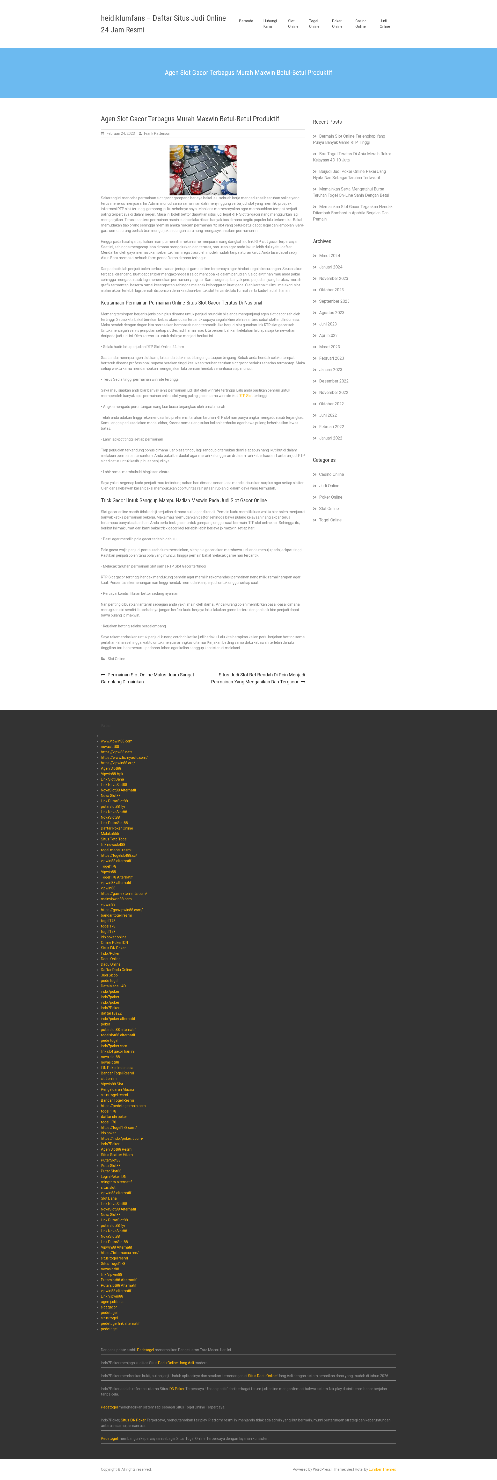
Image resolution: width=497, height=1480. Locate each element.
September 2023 (334, 301)
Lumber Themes (382, 1469)
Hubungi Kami (270, 24)
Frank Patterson (157, 133)
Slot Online (293, 24)
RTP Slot (246, 396)
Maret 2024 (329, 255)
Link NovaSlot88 (114, 785)
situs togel (109, 1318)
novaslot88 (110, 747)
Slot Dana (109, 1198)
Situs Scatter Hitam (117, 1155)
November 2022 (333, 392)
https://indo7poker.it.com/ (122, 1138)
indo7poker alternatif (118, 1019)
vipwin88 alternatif (116, 861)
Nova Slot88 (111, 796)
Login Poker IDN (113, 1176)
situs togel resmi (114, 1095)
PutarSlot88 (111, 1160)
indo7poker (110, 991)
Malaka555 (110, 834)
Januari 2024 (330, 267)
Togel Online (314, 24)
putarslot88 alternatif (118, 1030)
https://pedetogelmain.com (123, 1106)
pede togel (109, 981)
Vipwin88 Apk (112, 774)
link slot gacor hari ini (118, 1051)
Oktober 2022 (331, 403)
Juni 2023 (328, 324)
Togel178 (108, 866)
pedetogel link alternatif (120, 1323)
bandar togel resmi (116, 915)
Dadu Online (111, 959)
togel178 (108, 921)
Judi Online (385, 24)
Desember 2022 (334, 381)
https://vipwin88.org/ (118, 763)
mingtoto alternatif (116, 1182)
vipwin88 (108, 888)
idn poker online (114, 937)
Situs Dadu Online (262, 1376)
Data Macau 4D (113, 986)
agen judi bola (112, 1302)
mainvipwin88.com (116, 899)
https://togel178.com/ (119, 1127)
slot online (109, 1079)
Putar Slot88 (111, 1171)
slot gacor (109, 1307)
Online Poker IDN (114, 942)
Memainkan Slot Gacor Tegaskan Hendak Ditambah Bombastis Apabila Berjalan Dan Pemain (353, 213)
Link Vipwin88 (112, 1296)
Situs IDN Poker (113, 948)
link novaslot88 (113, 844)
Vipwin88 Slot (112, 1084)
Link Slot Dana (112, 779)
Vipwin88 (108, 872)
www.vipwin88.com (117, 741)
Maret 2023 (329, 346)
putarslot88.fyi (113, 806)
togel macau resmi (116, 850)
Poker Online (337, 24)
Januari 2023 (330, 369)
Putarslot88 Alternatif (119, 1280)
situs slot (108, 1187)
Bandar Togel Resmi (117, 1073)
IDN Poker (177, 1389)
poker (105, 1024)
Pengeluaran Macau (117, 1089)
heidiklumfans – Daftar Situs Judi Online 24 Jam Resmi (163, 23)
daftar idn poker (114, 1117)
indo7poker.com (114, 1046)
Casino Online (361, 24)
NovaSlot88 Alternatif (118, 790)
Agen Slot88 (111, 768)
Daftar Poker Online (117, 828)
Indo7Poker (110, 953)
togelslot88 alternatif (118, 1035)
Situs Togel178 (113, 1264)
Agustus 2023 (332, 312)
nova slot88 (110, 1057)
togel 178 (108, 1111)
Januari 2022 (330, 438)
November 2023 (333, 278)
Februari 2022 (331, 426)
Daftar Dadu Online (116, 970)
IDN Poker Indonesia (117, 1068)
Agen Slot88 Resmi (116, 1149)
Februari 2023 (331, 358)
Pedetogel (145, 1350)
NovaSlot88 (110, 817)
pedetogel (109, 1313)
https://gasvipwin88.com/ (122, 910)
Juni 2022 (328, 415)
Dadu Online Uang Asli (176, 1363)
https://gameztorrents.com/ (124, 893)
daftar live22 (111, 1013)
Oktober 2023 (331, 289)
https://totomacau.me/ (120, 1253)
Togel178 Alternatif (117, 877)
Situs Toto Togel (114, 839)
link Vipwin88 (111, 1274)
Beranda (246, 21)
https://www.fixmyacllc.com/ (124, 757)
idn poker (108, 1133)
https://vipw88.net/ (116, 752)
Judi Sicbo (109, 975)
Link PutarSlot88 (114, 801)
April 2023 (328, 335)
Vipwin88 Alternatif (117, 1247)
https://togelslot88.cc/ (119, 855)
